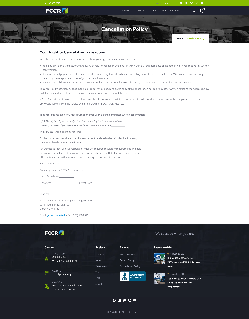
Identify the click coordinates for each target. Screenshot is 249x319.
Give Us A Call (58, 253)
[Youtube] (202, 3)
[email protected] (56, 215)
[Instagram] (197, 3)
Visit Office (57, 282)
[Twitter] (191, 3)
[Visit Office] (47, 286)
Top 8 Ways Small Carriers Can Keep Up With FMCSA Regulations (184, 282)
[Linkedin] (186, 3)
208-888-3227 (59, 256)
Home (180, 38)
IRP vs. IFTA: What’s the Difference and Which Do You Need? (183, 262)
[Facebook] (181, 3)
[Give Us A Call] (47, 259)
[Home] (57, 10)
